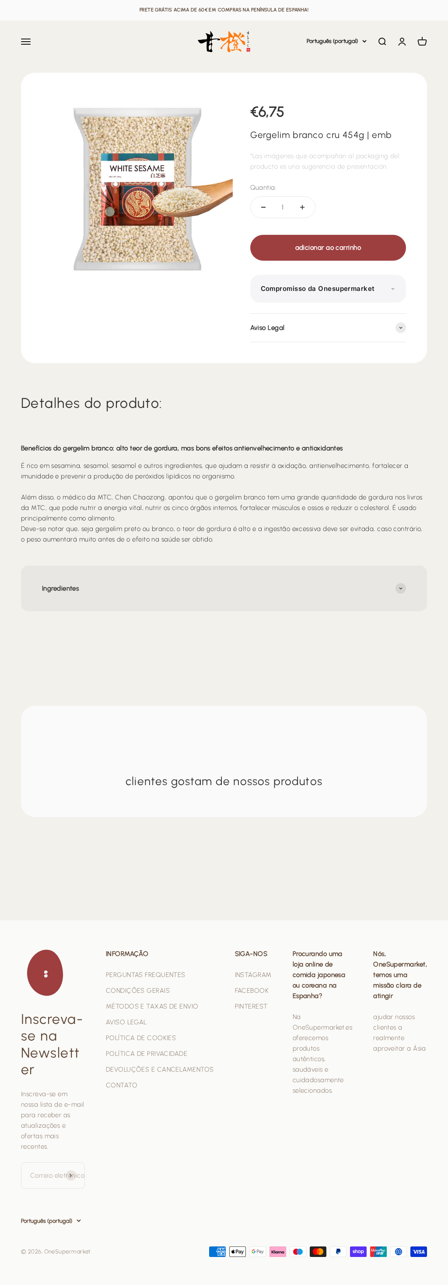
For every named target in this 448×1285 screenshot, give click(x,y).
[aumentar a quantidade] (302, 207)
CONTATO (121, 1085)
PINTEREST (251, 1006)
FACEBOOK (252, 991)
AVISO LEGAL (126, 1022)
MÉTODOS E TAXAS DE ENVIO (152, 1006)
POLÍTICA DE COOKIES (141, 1038)
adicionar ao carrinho (328, 247)
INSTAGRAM (253, 975)
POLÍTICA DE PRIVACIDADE (146, 1054)
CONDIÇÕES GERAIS (138, 991)
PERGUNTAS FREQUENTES (146, 975)
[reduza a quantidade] (263, 207)
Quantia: (263, 187)
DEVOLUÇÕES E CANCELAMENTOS (160, 1069)
